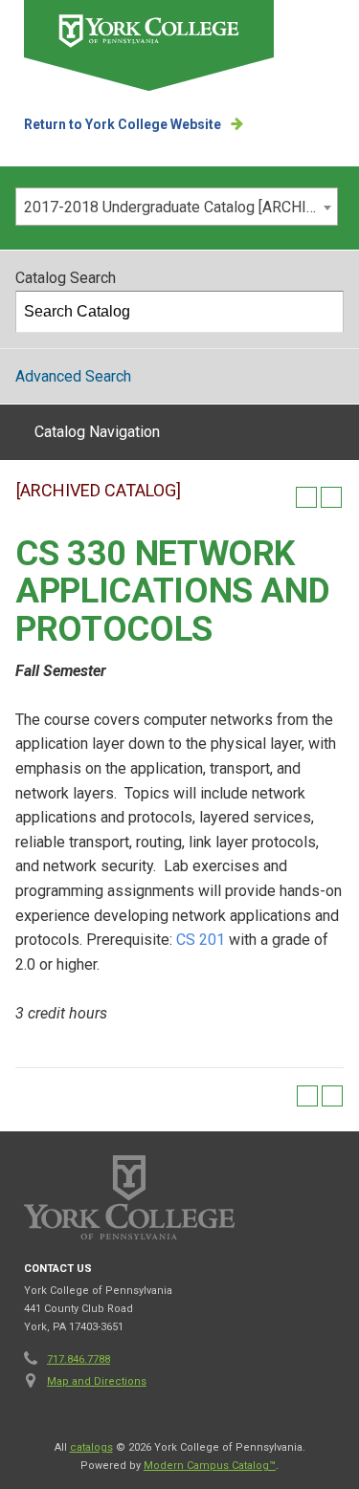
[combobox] (176, 206)
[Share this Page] (281, 497)
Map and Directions (96, 1381)
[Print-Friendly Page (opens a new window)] (306, 497)
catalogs (91, 1447)
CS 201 (200, 940)
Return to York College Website (122, 124)
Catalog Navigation (97, 432)
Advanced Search (73, 376)
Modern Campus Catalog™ (210, 1465)
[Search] (323, 312)
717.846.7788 (78, 1359)
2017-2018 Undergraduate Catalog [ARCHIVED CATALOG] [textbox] (180, 207)
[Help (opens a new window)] (331, 497)
